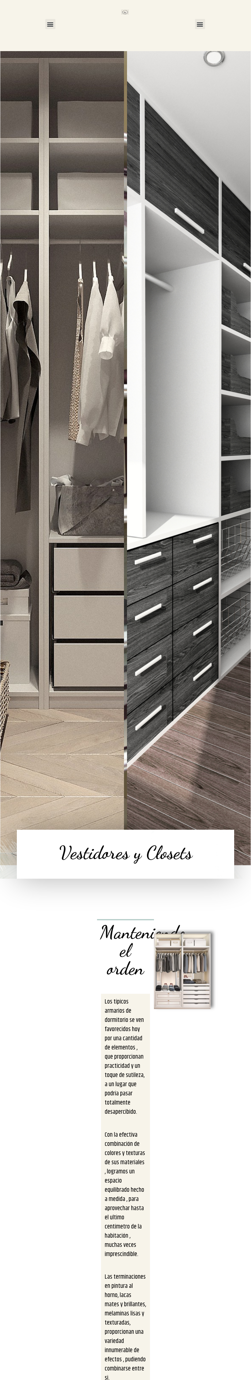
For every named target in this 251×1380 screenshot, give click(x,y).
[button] (50, 24)
